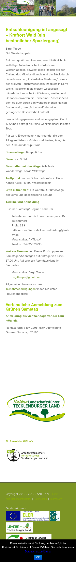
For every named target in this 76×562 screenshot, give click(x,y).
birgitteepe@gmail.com (26, 277)
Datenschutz (40, 499)
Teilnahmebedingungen (21, 288)
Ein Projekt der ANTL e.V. (19, 441)
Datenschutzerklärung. (38, 551)
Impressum (56, 499)
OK (38, 557)
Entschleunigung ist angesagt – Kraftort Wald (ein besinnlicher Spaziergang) (36, 34)
